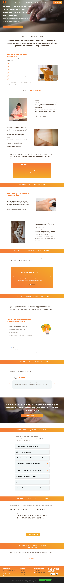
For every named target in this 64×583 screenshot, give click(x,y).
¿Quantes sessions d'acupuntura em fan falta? (29, 470)
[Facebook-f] (51, 574)
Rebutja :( (42, 579)
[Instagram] (54, 574)
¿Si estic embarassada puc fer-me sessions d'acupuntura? (28, 464)
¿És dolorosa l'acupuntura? (23, 452)
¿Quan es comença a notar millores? (26, 476)
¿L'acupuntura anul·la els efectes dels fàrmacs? (29, 482)
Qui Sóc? (21, 2)
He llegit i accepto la (30, 531)
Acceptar (48, 579)
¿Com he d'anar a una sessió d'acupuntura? (28, 487)
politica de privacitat (32, 531)
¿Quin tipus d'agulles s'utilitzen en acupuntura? (29, 458)
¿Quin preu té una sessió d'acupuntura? (27, 446)
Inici (16, 2)
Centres (36, 2)
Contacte (43, 2)
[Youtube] (57, 574)
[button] (13, 170)
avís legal (40, 531)
